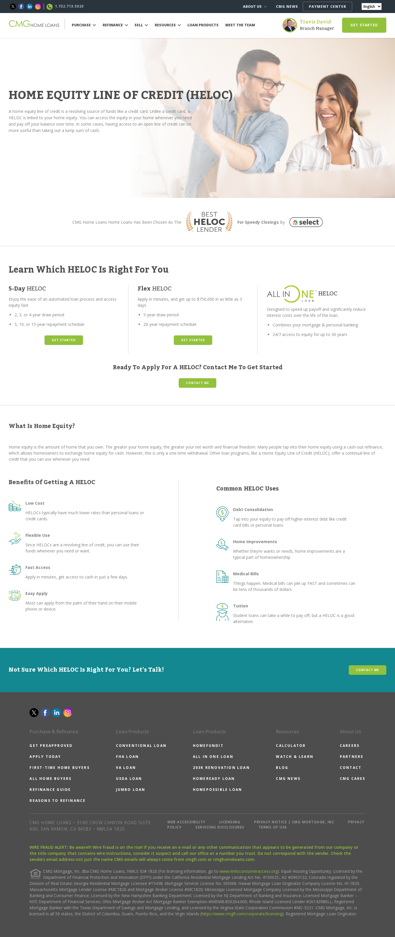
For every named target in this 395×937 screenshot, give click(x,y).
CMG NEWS (287, 6)
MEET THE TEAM (240, 25)
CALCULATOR (291, 745)
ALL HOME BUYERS (50, 778)
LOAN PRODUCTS (203, 25)
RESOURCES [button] (166, 25)
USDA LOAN (129, 778)
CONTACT (350, 767)
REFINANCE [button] (113, 25)
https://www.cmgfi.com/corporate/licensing (242, 913)
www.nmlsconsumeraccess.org (248, 871)
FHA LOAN (127, 756)
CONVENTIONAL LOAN (141, 745)
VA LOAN (126, 767)
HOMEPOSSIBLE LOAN (217, 789)
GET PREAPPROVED (51, 745)
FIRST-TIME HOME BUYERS (59, 767)
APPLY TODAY (45, 756)
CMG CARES (353, 778)
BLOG (282, 767)
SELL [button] (139, 25)
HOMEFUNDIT (208, 745)
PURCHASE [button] (82, 25)
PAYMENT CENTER (327, 6)
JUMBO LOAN (130, 789)
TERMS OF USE (273, 827)
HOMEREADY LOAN (214, 778)
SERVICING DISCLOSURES (220, 827)
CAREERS (349, 745)
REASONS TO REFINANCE (57, 800)
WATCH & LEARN (294, 756)
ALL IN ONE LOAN (213, 756)
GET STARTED (364, 25)
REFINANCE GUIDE (50, 789)
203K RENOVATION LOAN (221, 767)
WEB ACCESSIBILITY (186, 822)
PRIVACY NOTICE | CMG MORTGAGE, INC (294, 822)
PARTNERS (351, 756)
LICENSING (230, 822)
